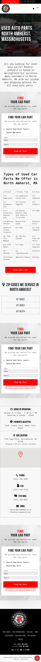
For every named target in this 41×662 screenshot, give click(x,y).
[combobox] (20, 137)
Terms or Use (24, 659)
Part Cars (30, 632)
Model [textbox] (6, 144)
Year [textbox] (6, 137)
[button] (20, 454)
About (36, 632)
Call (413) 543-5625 (10, 1)
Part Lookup (6, 632)
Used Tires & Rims (20, 636)
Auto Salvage (32, 636)
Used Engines (9, 636)
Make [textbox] (6, 140)
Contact (20, 639)
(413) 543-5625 (20, 644)
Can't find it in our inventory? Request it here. (20, 157)
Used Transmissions (18, 632)
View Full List (20, 270)
